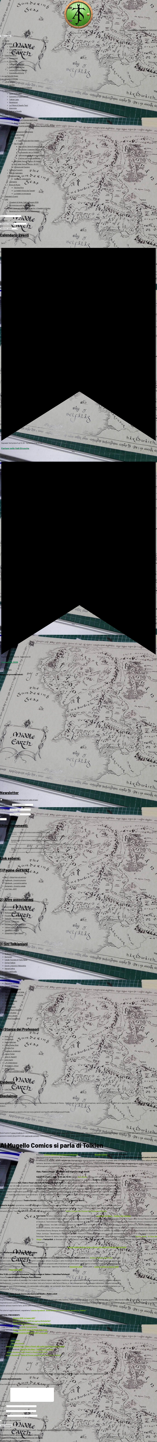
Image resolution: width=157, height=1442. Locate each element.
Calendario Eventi (11, 196)
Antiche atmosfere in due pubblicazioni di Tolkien (35, 832)
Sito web (3, 1415)
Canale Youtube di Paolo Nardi (16, 960)
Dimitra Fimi (9, 1048)
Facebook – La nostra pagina (16, 883)
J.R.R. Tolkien (10, 82)
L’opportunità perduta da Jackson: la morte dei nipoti (34, 126)
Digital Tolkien (10, 963)
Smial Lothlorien (86, 1373)
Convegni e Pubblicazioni (18, 96)
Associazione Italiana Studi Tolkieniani (142, 30)
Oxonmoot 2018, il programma (25, 1327)
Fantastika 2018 (15, 1269)
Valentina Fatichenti (100, 1373)
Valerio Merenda (16, 848)
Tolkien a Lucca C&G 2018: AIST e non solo (30, 1333)
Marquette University (13, 983)
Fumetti (32, 1373)
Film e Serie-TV (15, 117)
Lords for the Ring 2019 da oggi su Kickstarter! (31, 1321)
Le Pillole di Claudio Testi (18, 105)
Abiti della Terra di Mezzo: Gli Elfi (26, 164)
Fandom (12, 129)
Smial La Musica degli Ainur (101, 1258)
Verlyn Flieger (10, 1068)
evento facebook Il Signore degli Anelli (96, 1247)
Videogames (14, 176)
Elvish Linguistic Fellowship (15, 966)
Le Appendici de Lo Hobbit (28, 152)
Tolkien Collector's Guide (14, 995)
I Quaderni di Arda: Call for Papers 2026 (24, 202)
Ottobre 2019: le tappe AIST (24, 1318)
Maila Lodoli (48, 1373)
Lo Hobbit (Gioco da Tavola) (24, 190)
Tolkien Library (10, 1007)
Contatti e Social (15, 49)
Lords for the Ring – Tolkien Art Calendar (113, 1216)
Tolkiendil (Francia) (12, 930)
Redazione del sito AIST (18, 46)
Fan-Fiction (18, 143)
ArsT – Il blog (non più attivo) (15, 877)
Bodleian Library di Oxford (14, 954)
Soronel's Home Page (13, 989)
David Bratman (10, 1042)
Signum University (12, 986)
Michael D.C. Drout (12, 1066)
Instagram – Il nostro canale (15, 886)
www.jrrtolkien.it (6, 1103)
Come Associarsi (15, 52)
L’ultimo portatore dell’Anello (29, 158)
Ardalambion (9, 951)
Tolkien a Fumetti (16, 170)
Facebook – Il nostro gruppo (15, 880)
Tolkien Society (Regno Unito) (16, 927)
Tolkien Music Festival (13, 1010)
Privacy (3, 1440)
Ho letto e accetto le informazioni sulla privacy (20, 800)
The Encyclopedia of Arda (14, 992)
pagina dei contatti (32, 1136)
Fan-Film (17, 137)
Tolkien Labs (14, 99)
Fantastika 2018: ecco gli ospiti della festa (30, 1330)
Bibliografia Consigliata (13, 90)
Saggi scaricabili (15, 93)
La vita (11, 85)
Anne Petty (9, 1036)
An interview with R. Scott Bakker (22, 205)
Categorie (3, 221)
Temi (6, 114)
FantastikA (13, 58)
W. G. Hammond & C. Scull (14, 1071)
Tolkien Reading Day (16, 67)
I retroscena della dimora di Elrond (31, 155)
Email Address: (6, 804)
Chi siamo (8, 43)
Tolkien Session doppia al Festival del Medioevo (32, 1324)
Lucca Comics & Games (18, 70)
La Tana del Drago (11, 76)
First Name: (4, 809)
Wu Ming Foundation (12, 1018)
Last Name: (4, 814)
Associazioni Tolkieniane (23, 132)
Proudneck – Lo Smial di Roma (16, 915)
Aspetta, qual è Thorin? (22, 123)
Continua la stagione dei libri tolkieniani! (35, 848)
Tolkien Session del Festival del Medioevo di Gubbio (86, 1211)
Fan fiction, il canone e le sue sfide (31, 149)
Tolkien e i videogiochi (22, 179)
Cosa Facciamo (10, 55)
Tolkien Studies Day (16, 64)
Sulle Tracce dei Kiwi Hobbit (28, 140)
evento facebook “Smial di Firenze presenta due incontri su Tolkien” (58, 1310)
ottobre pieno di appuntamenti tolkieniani (61, 1154)
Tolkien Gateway (11, 1001)
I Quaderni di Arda (11, 79)
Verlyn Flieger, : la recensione (40, 840)
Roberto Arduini (23, 1373)
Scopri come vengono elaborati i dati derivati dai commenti (59, 1430)
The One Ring (19, 187)
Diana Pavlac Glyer (12, 1045)
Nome (3, 1406)
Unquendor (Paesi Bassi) (14, 933)
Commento (5, 1401)
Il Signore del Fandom (22, 167)
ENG (6, 199)
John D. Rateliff (11, 1057)
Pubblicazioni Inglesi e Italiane (20, 87)
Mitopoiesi (13, 61)
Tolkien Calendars (16, 173)
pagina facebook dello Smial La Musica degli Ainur (27, 1352)
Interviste (13, 108)
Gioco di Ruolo (14, 185)
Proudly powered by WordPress (18, 1440)
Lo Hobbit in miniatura (22, 193)
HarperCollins (10, 968)
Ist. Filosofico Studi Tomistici (16, 909)
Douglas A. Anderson (12, 1051)
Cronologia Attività (16, 73)
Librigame (13, 182)
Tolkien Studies (10, 1012)
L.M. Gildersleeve (11, 1063)
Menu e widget (6, 36)
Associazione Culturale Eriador (16, 907)
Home (7, 41)
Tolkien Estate (10, 998)
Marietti (8, 980)
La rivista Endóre (11, 974)
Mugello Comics (100, 1154)
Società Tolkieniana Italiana (15, 924)
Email (3, 1411)
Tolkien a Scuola (15, 111)
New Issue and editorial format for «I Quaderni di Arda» (30, 208)
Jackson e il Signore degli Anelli (25, 120)
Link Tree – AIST (11, 889)
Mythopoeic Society (12, 912)
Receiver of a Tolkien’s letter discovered (24, 211)
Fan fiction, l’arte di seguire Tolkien (31, 146)
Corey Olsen (9, 1039)
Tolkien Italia (9, 1004)
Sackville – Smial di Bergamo (15, 918)
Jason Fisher (10, 1054)
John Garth (9, 1060)
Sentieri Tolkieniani (12, 921)
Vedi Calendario (6, 670)
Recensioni (13, 102)
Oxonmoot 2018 (75, 1266)
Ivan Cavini (82, 1177)
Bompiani (8, 957)
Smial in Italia (19, 135)
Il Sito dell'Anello (11, 971)
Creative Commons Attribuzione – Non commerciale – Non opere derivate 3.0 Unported (77, 1133)
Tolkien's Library (11, 1015)
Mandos (8, 977)
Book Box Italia (15, 840)
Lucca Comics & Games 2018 (106, 1266)
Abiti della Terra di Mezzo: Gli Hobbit (27, 161)
